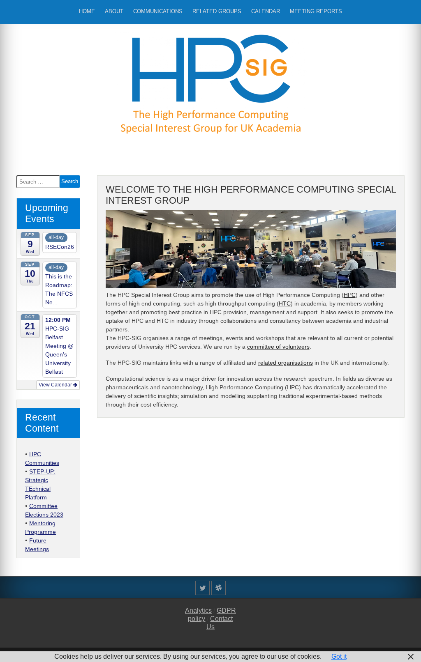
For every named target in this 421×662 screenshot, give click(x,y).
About (114, 11)
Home (87, 11)
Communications (158, 11)
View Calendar (56, 385)
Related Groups (216, 11)
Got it (339, 656)
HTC (285, 303)
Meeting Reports (316, 11)
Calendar (265, 11)
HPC (350, 295)
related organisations (285, 362)
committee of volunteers (278, 346)
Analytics (198, 610)
